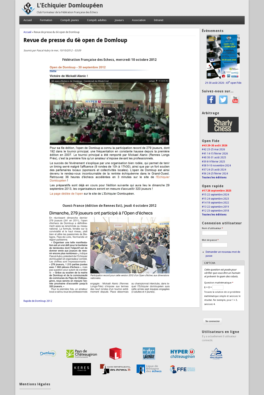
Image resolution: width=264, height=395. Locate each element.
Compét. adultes (96, 20)
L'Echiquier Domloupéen (70, 5)
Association (139, 20)
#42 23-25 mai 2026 (213, 149)
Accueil (28, 20)
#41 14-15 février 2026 (215, 153)
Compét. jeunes (69, 20)
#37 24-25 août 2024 (214, 169)
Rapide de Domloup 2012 (38, 301)
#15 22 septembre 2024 (215, 194)
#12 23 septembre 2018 (215, 210)
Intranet (158, 20)
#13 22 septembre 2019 (215, 206)
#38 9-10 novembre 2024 (216, 165)
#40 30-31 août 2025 (214, 157)
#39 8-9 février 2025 (213, 161)
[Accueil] (28, 14)
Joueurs (119, 20)
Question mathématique (218, 282)
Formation (46, 20)
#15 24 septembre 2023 (215, 198)
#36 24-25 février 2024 (215, 173)
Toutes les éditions (214, 177)
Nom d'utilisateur (212, 228)
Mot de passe (210, 240)
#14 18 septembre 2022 (215, 202)
